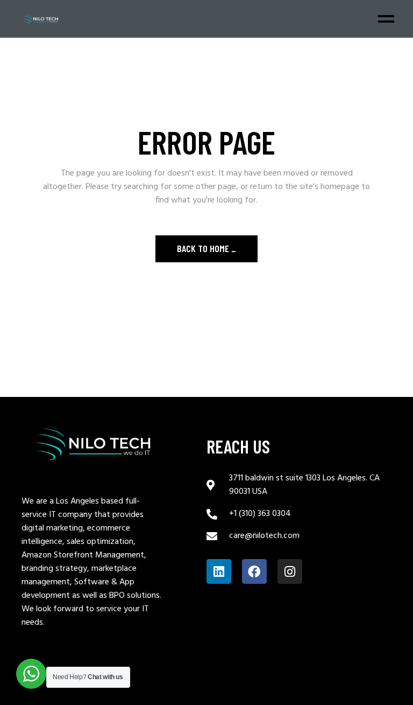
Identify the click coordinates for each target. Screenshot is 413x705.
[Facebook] (254, 571)
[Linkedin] (218, 571)
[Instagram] (289, 571)
